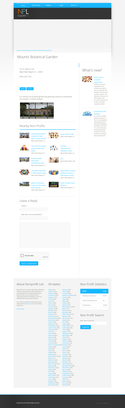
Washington (65, 333)
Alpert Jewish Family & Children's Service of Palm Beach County (68, 173)
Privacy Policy (20, 309)
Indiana (64, 303)
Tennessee (51, 329)
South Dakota (66, 328)
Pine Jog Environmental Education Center (66, 148)
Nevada (64, 320)
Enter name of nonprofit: (87, 320)
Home (18, 50)
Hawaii (64, 299)
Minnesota (65, 310)
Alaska (50, 289)
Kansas (50, 305)
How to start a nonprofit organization (99, 79)
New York (51, 322)
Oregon (64, 324)
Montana (50, 314)
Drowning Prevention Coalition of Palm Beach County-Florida (38, 136)
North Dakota (52, 316)
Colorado (65, 293)
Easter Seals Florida (67, 134)
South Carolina (52, 328)
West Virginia (66, 335)
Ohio (63, 322)
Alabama (64, 289)
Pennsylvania (51, 326)
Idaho (64, 301)
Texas (64, 329)
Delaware (51, 297)
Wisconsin (51, 335)
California (51, 293)
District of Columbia (68, 295)
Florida (64, 297)
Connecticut (51, 295)
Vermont (50, 333)
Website (23, 88)
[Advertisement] (62, 34)
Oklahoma (51, 324)
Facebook (30, 88)
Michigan (50, 310)
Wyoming (51, 337)
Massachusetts (66, 307)
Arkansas (50, 291)
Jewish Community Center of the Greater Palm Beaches (38, 185)
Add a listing (104, 403)
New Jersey (65, 318)
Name (24, 206)
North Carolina (66, 314)
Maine (64, 308)
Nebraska (65, 316)
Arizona (64, 291)
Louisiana (51, 307)
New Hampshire (52, 318)
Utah (49, 331)
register (28, 303)
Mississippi (65, 312)
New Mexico (51, 320)
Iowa (49, 301)
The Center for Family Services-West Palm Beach (38, 148)
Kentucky (64, 305)
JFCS (62, 159)
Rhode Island (66, 326)
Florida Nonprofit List (27, 50)
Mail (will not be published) (31, 214)
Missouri (50, 312)
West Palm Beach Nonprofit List (43, 50)
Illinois (50, 303)
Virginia (64, 331)
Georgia (50, 299)
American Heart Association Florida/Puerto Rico (37, 161)
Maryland (51, 308)
